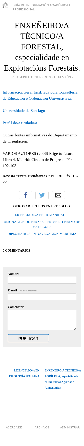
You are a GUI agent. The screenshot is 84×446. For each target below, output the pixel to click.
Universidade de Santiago (24, 110)
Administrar (70, 427)
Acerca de (14, 427)
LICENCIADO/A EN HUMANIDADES (42, 215)
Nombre (13, 273)
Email (58, 195)
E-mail (23, 290)
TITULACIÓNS (63, 77)
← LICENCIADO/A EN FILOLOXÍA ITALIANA (24, 373)
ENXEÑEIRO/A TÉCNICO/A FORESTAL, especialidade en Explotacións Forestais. (42, 46)
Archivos (42, 427)
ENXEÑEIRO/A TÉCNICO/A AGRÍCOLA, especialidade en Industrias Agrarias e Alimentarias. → (63, 379)
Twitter (42, 195)
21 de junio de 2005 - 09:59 (31, 77)
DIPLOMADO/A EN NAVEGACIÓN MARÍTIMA (42, 233)
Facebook (25, 195)
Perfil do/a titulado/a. (20, 122)
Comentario (16, 307)
